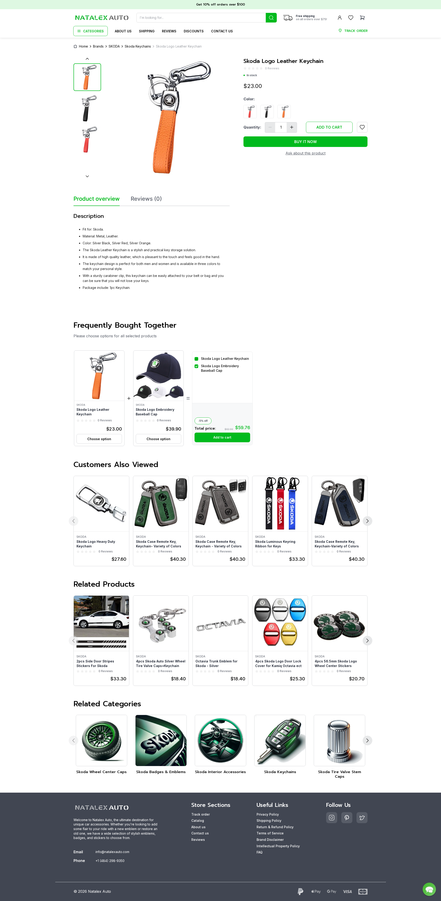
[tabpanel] (152, 249)
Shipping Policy (269, 820)
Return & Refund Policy (275, 827)
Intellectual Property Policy (278, 846)
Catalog (197, 820)
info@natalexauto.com (112, 852)
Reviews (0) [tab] (146, 199)
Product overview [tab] (97, 199)
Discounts (194, 31)
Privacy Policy (268, 814)
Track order (200, 814)
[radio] (245, 68)
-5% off (203, 420)
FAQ (260, 852)
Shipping (147, 31)
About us (123, 31)
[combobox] (207, 17)
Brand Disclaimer (270, 840)
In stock (252, 75)
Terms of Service (270, 833)
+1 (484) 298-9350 (110, 861)
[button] (99, 398)
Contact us (222, 31)
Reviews (169, 31)
